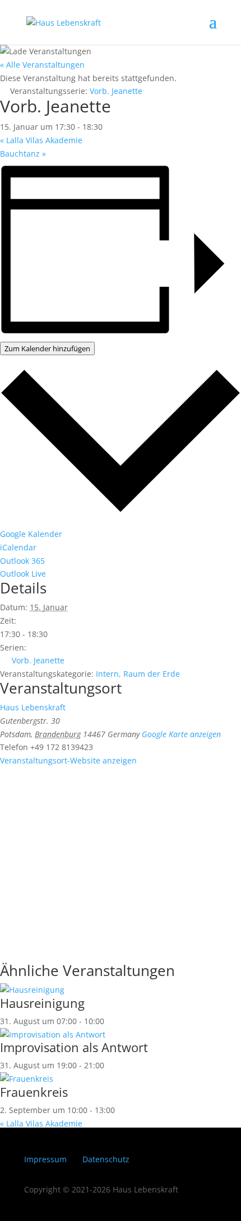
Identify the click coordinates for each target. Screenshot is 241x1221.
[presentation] (32, 989)
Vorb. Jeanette (38, 660)
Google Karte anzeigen (181, 734)
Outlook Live (23, 573)
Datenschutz (105, 1159)
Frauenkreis (34, 1091)
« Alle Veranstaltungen (42, 64)
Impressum (45, 1159)
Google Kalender (31, 534)
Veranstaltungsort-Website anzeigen (68, 760)
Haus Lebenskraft (33, 707)
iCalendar (18, 547)
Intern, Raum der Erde (138, 673)
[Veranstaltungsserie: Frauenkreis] (121, 1110)
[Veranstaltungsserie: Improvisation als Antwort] (110, 1065)
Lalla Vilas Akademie (41, 140)
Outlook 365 (22, 560)
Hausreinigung (42, 1002)
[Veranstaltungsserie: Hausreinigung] (110, 1021)
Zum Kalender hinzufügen (47, 348)
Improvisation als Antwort (74, 1047)
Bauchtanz (23, 153)
